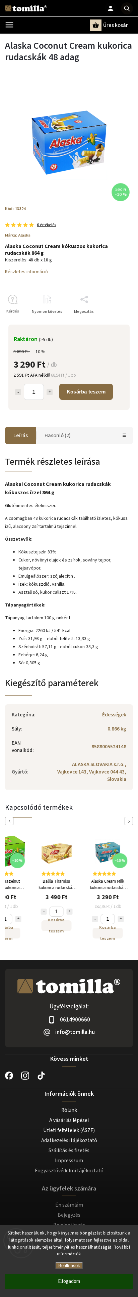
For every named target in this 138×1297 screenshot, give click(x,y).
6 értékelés (46, 225)
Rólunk (69, 1110)
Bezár (112, 323)
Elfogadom (69, 1281)
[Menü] (9, 25)
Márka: (17, 235)
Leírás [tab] (20, 435)
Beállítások (69, 1265)
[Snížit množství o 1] (43, 912)
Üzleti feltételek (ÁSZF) (69, 1130)
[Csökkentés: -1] (18, 392)
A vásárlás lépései (69, 1120)
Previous (10, 821)
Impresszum (69, 1160)
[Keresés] (127, 8)
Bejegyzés (69, 1215)
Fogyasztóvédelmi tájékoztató (69, 1170)
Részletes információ (26, 271)
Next (130, 821)
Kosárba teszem (86, 391)
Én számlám (69, 1205)
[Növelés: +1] (50, 392)
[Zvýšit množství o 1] (17, 919)
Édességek (114, 714)
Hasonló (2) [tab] (58, 435)
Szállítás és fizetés (69, 1150)
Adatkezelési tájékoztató (69, 1140)
